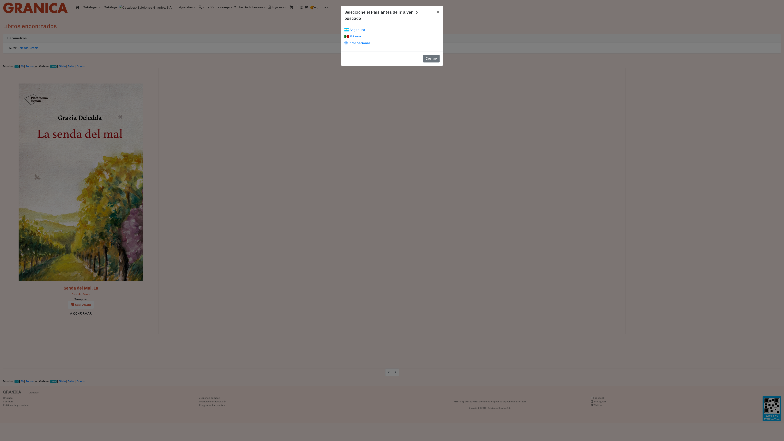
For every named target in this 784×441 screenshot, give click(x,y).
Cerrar (431, 58)
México (355, 36)
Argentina (357, 30)
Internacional (359, 43)
